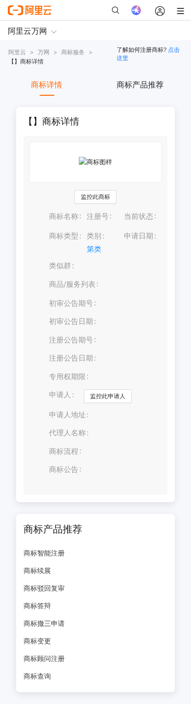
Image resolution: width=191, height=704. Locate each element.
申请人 (60, 394)
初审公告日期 (71, 321)
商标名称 (63, 216)
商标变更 (37, 641)
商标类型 (63, 236)
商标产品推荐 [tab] (140, 84)
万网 (43, 52)
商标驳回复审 (44, 588)
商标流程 (63, 451)
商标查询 (37, 676)
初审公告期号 (71, 303)
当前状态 (138, 216)
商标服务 (73, 52)
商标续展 (37, 570)
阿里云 (17, 52)
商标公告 (63, 469)
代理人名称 (67, 432)
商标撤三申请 (44, 623)
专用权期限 (67, 376)
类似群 (60, 265)
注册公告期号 (71, 340)
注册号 (98, 216)
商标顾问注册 (44, 658)
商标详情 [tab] (46, 84)
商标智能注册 (44, 553)
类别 (94, 236)
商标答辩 (37, 605)
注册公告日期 (71, 358)
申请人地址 (67, 414)
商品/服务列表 (72, 284)
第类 (94, 249)
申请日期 (138, 236)
